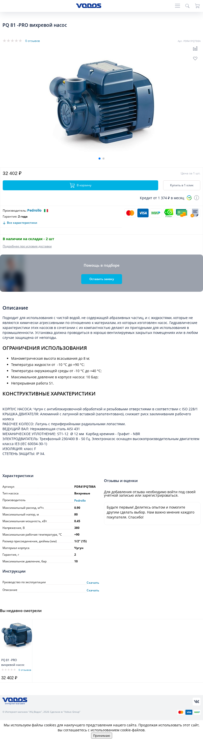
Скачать (93, 583)
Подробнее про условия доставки (27, 246)
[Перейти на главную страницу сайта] (88, 6)
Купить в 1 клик (182, 185)
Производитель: (14, 210)
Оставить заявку (101, 279)
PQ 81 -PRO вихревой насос (13, 662)
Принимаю (101, 735)
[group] (101, 108)
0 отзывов (32, 41)
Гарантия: (10, 216)
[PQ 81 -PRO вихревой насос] (16, 636)
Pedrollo (34, 210)
